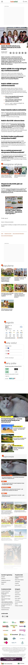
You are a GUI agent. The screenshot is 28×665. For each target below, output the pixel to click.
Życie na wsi (17, 594)
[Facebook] (10, 53)
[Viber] (25, 53)
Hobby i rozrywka (19, 605)
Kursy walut (17, 585)
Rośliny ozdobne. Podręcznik (5, 593)
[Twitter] (13, 53)
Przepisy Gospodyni (5, 591)
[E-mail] (19, 53)
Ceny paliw (17, 581)
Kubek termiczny (5, 609)
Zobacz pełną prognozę (10, 337)
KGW (2, 233)
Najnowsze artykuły (19, 579)
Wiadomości (18, 591)
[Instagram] (5, 616)
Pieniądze (17, 592)
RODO (2, 584)
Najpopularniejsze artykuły (19, 577)
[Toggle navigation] (2, 1)
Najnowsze (8, 456)
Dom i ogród (18, 598)
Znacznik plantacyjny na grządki (6, 605)
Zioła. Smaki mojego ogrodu (5, 599)
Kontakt (3, 576)
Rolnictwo (17, 596)
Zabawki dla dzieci (5, 607)
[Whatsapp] (22, 53)
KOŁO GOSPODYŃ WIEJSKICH (7, 235)
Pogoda (17, 583)
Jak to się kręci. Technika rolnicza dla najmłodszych (7, 602)
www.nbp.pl (11, 357)
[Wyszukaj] (25, 1)
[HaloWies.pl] (14, 1)
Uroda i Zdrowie (18, 602)
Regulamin (3, 582)
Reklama (3, 578)
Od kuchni (17, 600)
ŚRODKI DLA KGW (8, 233)
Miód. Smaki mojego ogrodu (5, 596)
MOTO (16, 603)
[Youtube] (7, 616)
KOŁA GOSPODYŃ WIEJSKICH (18, 233)
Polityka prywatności (5, 580)
